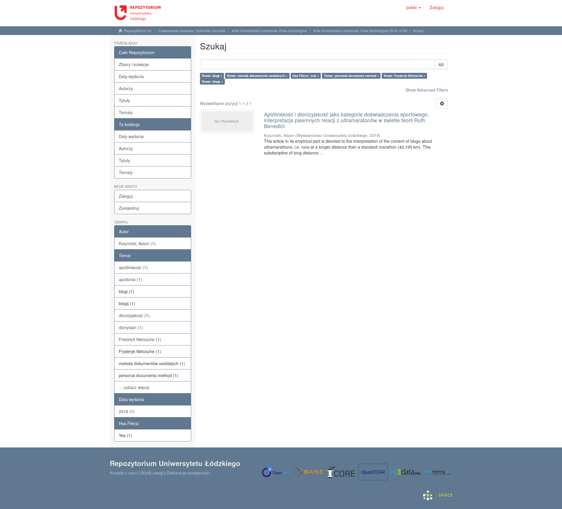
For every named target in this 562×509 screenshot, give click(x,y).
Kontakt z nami (123, 473)
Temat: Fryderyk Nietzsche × (404, 75)
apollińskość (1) (133, 267)
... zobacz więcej (134, 387)
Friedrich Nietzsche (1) (140, 339)
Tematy (126, 112)
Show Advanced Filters (426, 90)
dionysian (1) (131, 327)
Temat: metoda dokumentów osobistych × (257, 75)
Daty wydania (131, 76)
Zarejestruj (129, 208)
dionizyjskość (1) (134, 315)
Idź (441, 64)
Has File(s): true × (305, 75)
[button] (413, 7)
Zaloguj (126, 196)
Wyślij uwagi (152, 473)
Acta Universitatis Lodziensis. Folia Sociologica (269, 30)
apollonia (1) (130, 279)
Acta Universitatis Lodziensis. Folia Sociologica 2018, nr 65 (360, 30)
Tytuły (124, 100)
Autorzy (126, 88)
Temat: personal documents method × (351, 75)
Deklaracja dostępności (188, 473)
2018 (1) (127, 411)
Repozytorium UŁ (138, 30)
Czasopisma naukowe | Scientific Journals (191, 30)
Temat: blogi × (212, 75)
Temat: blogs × (212, 81)
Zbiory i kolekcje (134, 64)
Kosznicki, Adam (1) (137, 243)
